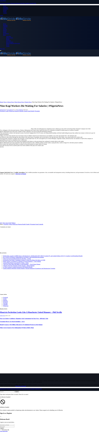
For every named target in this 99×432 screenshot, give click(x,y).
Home (4, 23)
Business (5, 25)
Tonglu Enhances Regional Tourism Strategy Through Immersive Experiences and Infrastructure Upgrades (29, 268)
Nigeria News (2, 109)
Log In (2, 428)
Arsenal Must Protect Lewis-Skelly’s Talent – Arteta (15, 263)
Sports (4, 32)
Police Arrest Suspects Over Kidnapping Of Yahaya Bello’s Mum (17, 327)
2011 (1, 223)
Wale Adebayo (10, 109)
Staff (10, 223)
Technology (6, 33)
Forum (4, 11)
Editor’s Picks (9, 37)
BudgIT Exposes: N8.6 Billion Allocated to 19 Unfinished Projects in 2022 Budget (21, 324)
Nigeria (5, 29)
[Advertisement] (49, 68)
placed (7, 223)
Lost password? (4, 431)
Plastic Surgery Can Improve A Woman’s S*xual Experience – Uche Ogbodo (22, 261)
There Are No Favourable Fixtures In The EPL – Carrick (17, 258)
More (4, 35)
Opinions (8, 40)
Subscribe (2, 48)
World (7, 44)
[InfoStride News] (15, 21)
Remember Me (5, 430)
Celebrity (5, 26)
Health (7, 39)
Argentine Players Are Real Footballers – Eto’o (12, 321)
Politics (5, 30)
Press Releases (9, 42)
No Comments (20, 109)
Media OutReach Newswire (13, 43)
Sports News (2, 315)
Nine (4, 223)
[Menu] (0, 50)
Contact (5, 13)
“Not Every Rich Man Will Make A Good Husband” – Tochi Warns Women (21, 264)
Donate (5, 10)
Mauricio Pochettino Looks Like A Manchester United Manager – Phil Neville (31, 312)
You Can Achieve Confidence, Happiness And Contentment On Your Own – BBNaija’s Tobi (24, 318)
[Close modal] (0, 416)
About (4, 6)
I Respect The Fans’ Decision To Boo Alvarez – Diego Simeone (18, 265)
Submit (16, 391)
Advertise (5, 7)
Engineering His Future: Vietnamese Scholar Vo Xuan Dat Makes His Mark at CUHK (24, 260)
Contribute (5, 8)
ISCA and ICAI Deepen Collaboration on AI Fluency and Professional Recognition (23, 257)
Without (13, 223)
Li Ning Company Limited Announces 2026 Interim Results (17, 267)
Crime (4, 28)
